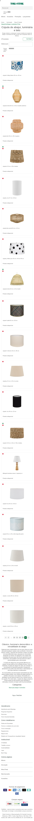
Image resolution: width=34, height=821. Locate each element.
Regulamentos (5, 731)
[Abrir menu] (5, 4)
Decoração (4, 765)
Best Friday (4, 753)
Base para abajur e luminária (17, 687)
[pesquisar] (31, 8)
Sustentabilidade (5, 747)
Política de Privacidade (7, 723)
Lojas (2, 750)
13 (22, 637)
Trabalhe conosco (5, 745)
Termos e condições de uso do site (10, 726)
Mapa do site (4, 733)
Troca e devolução (6, 728)
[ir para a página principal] (17, 4)
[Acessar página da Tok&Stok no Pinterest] (19, 698)
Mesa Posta (4, 769)
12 (20, 637)
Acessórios (10, 16)
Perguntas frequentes (6, 711)
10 (14, 637)
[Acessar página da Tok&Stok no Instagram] (15, 698)
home (2, 22)
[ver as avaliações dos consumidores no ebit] (9, 803)
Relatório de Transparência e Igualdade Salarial (13, 736)
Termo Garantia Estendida (7, 716)
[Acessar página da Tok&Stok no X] (23, 698)
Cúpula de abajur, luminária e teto (10, 24)
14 (25, 637)
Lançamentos (26, 16)
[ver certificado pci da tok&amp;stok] (24, 803)
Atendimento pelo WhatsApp (8, 709)
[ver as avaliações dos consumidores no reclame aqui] (17, 803)
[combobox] (21, 44)
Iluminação (9, 22)
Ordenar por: (4, 44)
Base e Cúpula (18, 22)
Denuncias (4, 714)
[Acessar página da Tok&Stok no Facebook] (10, 698)
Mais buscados (5, 774)
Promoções (18, 16)
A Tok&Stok (4, 742)
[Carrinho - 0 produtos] (32, 4)
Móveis (3, 16)
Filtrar (29, 39)
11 (17, 637)
